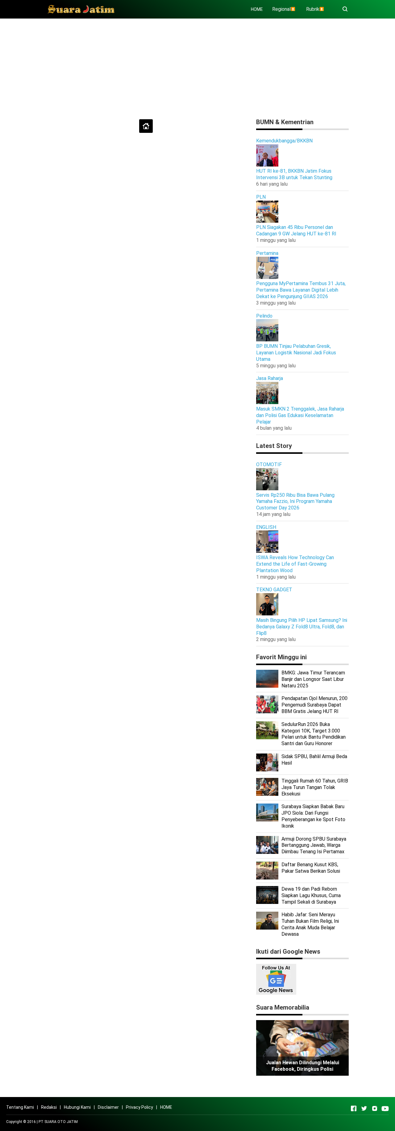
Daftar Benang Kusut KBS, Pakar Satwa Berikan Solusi (310, 868)
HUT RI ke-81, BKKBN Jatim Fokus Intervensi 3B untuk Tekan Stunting (294, 174)
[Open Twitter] (364, 1108)
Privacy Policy (139, 1107)
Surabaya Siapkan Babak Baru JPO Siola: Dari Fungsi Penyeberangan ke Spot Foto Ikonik (313, 816)
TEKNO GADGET (274, 590)
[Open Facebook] (353, 1108)
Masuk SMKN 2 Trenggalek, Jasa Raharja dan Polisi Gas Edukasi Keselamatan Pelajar (300, 415)
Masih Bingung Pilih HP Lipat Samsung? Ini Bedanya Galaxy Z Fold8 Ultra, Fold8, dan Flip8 (301, 626)
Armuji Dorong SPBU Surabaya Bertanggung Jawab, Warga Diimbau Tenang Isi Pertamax (313, 845)
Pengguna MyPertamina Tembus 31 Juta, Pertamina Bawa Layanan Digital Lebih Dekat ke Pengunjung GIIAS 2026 (301, 290)
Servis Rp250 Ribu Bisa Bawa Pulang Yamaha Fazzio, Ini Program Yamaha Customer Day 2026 (295, 501)
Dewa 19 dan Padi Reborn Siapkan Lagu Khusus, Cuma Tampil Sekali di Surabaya (311, 895)
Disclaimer (108, 1107)
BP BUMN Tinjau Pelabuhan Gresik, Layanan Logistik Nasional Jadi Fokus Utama (296, 352)
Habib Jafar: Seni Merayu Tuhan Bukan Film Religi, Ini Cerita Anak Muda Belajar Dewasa (310, 924)
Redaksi (49, 1107)
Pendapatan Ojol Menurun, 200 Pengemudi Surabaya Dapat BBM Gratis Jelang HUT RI (314, 704)
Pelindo (264, 316)
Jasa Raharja (269, 378)
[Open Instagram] (374, 1108)
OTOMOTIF (269, 464)
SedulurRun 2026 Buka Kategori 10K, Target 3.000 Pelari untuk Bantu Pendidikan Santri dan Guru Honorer (313, 733)
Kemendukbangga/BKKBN (284, 141)
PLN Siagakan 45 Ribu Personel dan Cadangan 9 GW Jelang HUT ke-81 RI (296, 230)
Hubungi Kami (77, 1107)
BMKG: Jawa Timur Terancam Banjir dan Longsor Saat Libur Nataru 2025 (313, 679)
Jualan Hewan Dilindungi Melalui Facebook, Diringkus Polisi (302, 1066)
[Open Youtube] (385, 1108)
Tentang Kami (20, 1107)
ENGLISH (266, 527)
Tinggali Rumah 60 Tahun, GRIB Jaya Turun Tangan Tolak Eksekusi (314, 787)
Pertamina (267, 253)
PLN (261, 197)
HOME (257, 9)
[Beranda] (146, 126)
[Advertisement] (197, 66)
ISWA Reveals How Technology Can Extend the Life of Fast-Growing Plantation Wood (295, 564)
